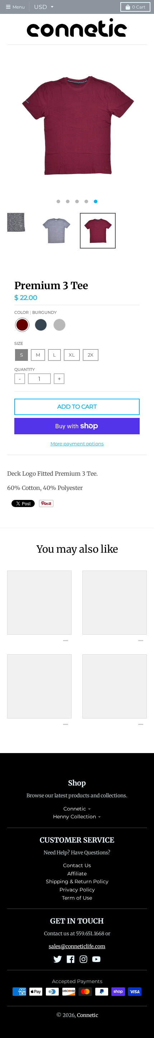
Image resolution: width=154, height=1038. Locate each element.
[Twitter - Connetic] (57, 959)
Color (35, 312)
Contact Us (77, 865)
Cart (138, 7)
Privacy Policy (77, 889)
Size (18, 343)
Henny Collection (74, 816)
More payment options (77, 443)
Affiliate (77, 873)
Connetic (74, 809)
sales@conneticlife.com (77, 946)
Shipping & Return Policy (77, 881)
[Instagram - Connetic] (83, 959)
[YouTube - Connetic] (96, 959)
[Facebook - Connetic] (70, 959)
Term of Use (77, 898)
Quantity (24, 369)
